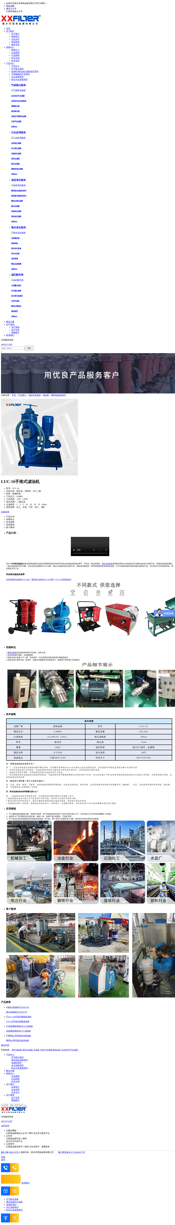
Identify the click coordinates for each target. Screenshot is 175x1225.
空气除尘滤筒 (16, 291)
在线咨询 (5, 512)
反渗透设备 (15, 238)
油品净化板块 (34, 395)
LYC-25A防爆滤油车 (63, 580)
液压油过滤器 (16, 216)
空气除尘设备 (12, 1199)
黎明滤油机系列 (58, 395)
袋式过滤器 (15, 164)
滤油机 (46, 395)
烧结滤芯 (14, 311)
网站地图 (10, 6)
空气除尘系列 (17, 69)
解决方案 (10, 1071)
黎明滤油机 (12, 653)
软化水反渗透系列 (19, 79)
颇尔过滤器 (15, 206)
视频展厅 (15, 332)
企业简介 (15, 1087)
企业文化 (15, 39)
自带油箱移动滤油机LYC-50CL (18, 580)
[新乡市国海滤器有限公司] (21, 24)
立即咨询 (5, 1126)
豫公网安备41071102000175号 (71, 1152)
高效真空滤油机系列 (18, 196)
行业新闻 (15, 55)
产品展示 (22, 395)
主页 (14, 395)
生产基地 (15, 327)
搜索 (29, 348)
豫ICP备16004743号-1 (10, 1152)
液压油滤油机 (107, 564)
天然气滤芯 (15, 301)
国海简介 (15, 36)
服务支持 (15, 45)
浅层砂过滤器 (16, 153)
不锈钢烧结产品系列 (20, 74)
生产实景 (15, 330)
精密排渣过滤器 (17, 169)
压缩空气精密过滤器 (18, 116)
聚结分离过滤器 (17, 201)
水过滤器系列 (17, 77)
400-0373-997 (7, 344)
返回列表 (5, 1045)
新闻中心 (15, 50)
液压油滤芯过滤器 (14, 1202)
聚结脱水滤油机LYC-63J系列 (43, 580)
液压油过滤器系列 (19, 1060)
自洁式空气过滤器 (18, 96)
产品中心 (15, 66)
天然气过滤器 (16, 121)
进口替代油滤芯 (17, 296)
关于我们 (15, 34)
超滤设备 (14, 243)
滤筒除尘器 (15, 106)
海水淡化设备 (16, 248)
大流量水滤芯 (16, 285)
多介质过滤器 (16, 148)
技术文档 (15, 58)
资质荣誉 (15, 42)
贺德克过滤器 (16, 211)
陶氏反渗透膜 (16, 264)
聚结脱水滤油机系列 (18, 191)
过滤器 (36, 1050)
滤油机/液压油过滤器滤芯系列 (24, 71)
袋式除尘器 (15, 111)
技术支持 (15, 61)
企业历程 (15, 1089)
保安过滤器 (15, 159)
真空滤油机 (17, 1050)
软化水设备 (15, 253)
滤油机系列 (16, 1063)
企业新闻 (15, 53)
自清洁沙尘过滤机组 (18, 101)
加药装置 (14, 258)
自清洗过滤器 (16, 143)
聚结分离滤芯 (16, 306)
